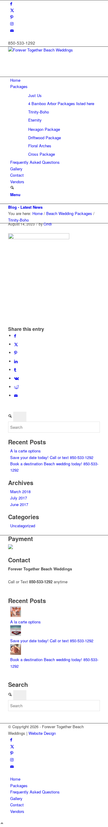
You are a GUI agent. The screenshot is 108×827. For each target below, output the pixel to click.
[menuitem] (55, 80)
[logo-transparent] (53, 50)
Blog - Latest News (25, 207)
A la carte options (25, 451)
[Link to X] (12, 10)
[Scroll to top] (2, 823)
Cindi (48, 224)
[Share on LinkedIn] (16, 361)
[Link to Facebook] (11, 3)
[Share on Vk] (16, 378)
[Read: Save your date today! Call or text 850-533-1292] (15, 634)
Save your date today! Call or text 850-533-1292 (51, 457)
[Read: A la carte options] (15, 615)
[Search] (12, 188)
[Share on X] (16, 344)
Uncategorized (22, 525)
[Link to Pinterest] (11, 17)
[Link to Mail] (12, 30)
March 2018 (20, 491)
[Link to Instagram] (12, 23)
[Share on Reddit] (16, 387)
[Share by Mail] (16, 395)
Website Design (42, 733)
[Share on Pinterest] (15, 352)
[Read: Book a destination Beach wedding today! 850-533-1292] (15, 653)
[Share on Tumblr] (15, 369)
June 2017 (19, 504)
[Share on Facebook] (15, 335)
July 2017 (18, 498)
